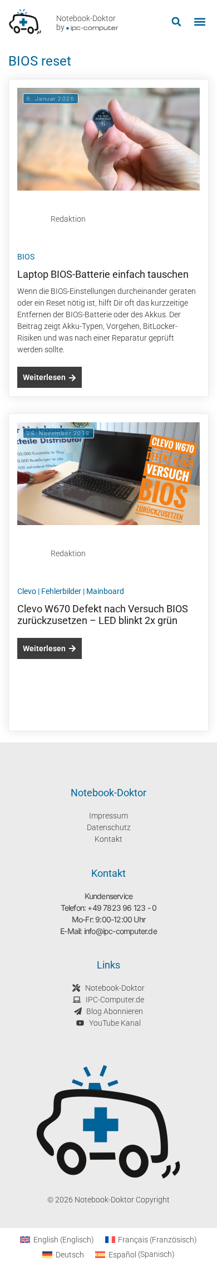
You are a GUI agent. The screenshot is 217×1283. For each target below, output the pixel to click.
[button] (176, 22)
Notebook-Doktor (86, 18)
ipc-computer (95, 27)
